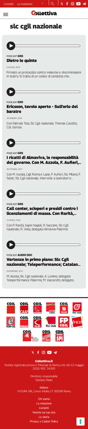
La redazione (24, 4)
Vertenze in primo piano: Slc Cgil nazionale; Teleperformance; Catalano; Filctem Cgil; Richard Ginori (44, 264)
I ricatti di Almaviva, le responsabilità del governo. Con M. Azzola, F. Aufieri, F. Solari (42, 162)
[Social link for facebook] (67, 3)
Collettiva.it (44, 361)
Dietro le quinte (22, 60)
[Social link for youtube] (78, 3)
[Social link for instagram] (72, 3)
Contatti (9, 4)
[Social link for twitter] (61, 3)
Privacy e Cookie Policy (44, 421)
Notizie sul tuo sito (44, 412)
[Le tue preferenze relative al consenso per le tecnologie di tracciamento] (80, 421)
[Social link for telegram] (84, 3)
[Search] (52, 4)
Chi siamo (44, 399)
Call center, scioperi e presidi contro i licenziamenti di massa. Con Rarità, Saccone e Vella (42, 213)
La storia (44, 417)
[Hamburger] (5, 14)
